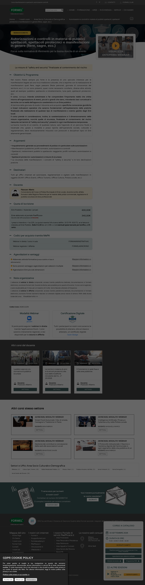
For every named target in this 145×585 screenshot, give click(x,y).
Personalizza (31, 579)
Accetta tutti (8, 579)
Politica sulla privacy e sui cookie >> (16, 575)
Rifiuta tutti (19, 579)
